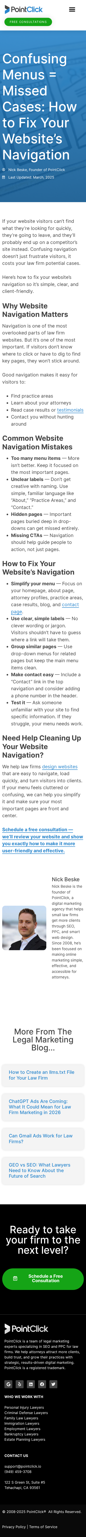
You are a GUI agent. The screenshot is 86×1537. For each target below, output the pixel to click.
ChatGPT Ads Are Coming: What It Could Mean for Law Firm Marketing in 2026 (40, 1106)
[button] (72, 9)
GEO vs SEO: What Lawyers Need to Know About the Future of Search (39, 1170)
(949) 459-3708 (18, 1471)
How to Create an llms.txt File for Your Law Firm (41, 1074)
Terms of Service (43, 1527)
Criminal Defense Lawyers (26, 1412)
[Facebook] (42, 1384)
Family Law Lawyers (21, 1418)
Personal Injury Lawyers (24, 1407)
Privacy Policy (14, 1527)
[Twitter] (53, 1384)
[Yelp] (20, 1384)
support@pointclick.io (22, 1466)
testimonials (70, 410)
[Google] (8, 1384)
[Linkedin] (31, 1384)
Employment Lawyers (22, 1428)
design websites (60, 766)
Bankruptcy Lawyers (21, 1434)
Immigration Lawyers (21, 1423)
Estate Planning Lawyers (24, 1439)
